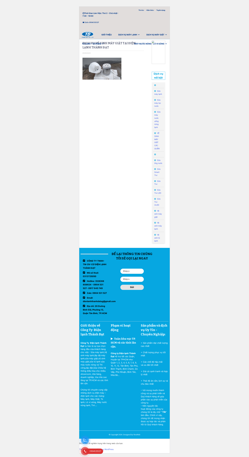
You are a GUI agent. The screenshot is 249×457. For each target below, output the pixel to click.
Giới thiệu (106, 34)
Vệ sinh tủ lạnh (157, 238)
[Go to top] (5, 451)
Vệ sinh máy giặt (158, 214)
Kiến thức (150, 10)
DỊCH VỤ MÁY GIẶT (155, 34)
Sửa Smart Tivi (157, 172)
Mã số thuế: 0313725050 (91, 274)
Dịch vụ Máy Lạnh (127, 34)
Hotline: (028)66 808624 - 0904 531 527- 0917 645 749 (93, 284)
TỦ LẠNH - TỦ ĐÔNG (91, 44)
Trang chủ (88, 35)
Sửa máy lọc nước (157, 103)
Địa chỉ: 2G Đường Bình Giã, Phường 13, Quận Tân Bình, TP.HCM (95, 309)
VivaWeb (136, 435)
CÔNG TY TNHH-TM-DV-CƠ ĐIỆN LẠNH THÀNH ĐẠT (94, 264)
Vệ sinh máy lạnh (158, 226)
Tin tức (141, 10)
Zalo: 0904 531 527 (96, 293)
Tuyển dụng (160, 10)
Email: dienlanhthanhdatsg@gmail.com (99, 299)
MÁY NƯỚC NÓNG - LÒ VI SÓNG (149, 44)
